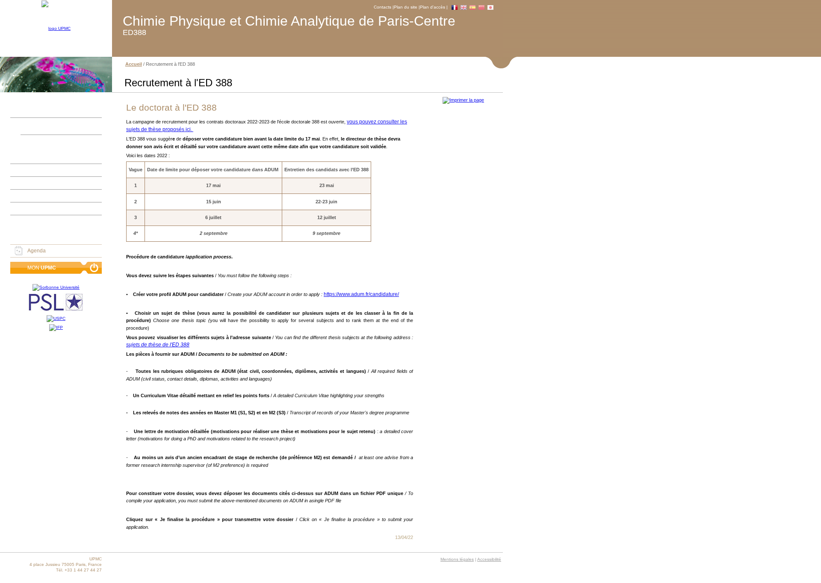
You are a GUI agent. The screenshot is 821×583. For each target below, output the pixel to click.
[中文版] (481, 7)
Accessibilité (489, 559)
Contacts (382, 7)
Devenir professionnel (36, 208)
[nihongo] (490, 7)
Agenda (36, 251)
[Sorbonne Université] (56, 287)
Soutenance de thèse (35, 196)
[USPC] (56, 318)
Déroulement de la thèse (39, 183)
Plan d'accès (432, 7)
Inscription (22, 170)
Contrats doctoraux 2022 (49, 155)
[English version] (464, 7)
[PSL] (56, 303)
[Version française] (455, 7)
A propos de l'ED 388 (34, 124)
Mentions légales (457, 559)
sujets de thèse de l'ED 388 (157, 345)
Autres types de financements (44, 221)
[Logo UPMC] (56, 28)
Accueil (18, 111)
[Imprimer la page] (462, 100)
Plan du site (405, 7)
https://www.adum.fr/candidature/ (361, 294)
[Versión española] (472, 7)
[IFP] (56, 327)
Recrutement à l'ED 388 (54, 141)
